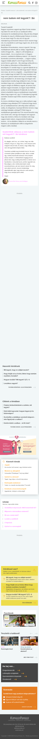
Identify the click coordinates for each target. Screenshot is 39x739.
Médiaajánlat (19, 728)
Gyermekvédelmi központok (12, 676)
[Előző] (30, 633)
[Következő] (35, 633)
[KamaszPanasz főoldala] (17, 2)
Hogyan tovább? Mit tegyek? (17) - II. (17, 379)
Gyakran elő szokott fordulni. (15, 702)
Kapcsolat (19, 730)
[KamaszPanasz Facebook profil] (19, 620)
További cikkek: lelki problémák (21, 427)
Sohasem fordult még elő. (14, 697)
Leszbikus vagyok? (11, 383)
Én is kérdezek (27, 602)
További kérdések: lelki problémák (20, 387)
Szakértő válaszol (10, 10)
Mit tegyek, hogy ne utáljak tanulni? (16, 370)
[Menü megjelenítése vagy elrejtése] (3, 2)
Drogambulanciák (9, 670)
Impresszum (19, 726)
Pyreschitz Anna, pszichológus (18, 181)
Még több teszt (29, 657)
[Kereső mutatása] (29, 2)
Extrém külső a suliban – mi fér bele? (17, 423)
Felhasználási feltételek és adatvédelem (19, 724)
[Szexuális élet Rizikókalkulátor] (18, 447)
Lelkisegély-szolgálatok (11, 673)
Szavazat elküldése (27, 706)
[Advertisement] (19, 278)
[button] (33, 2)
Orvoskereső (7, 679)
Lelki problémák (20, 10)
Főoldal (3, 10)
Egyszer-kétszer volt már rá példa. (17, 699)
